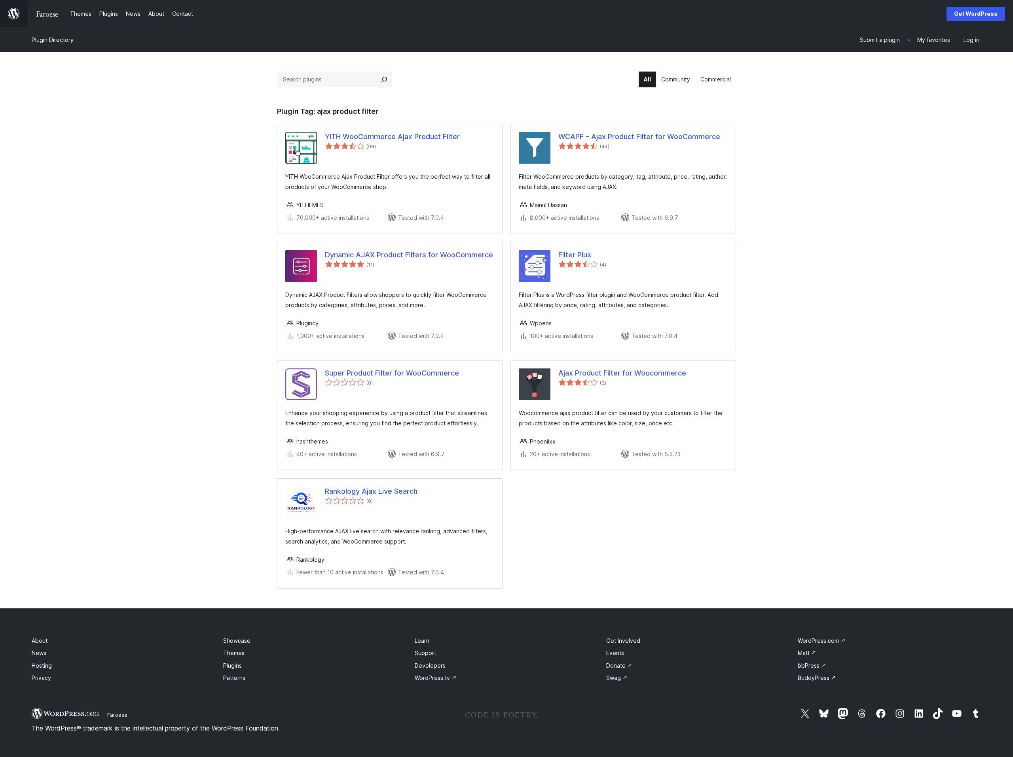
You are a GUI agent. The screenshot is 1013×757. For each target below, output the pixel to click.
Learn (422, 640)
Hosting (42, 665)
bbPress (812, 665)
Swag (617, 677)
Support (425, 652)
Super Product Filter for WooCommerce (392, 373)
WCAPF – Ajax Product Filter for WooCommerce (639, 136)
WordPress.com (822, 640)
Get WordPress (976, 13)
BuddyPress (817, 677)
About (39, 640)
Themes (234, 652)
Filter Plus (574, 255)
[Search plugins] (384, 79)
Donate (619, 665)
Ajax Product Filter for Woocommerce (622, 373)
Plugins (232, 665)
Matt (807, 652)
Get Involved (623, 640)
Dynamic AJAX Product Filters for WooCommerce (409, 255)
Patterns (234, 677)
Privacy (41, 677)
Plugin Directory (53, 39)
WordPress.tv (436, 677)
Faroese (117, 715)
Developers (430, 665)
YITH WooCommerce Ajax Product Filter (392, 136)
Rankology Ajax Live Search (371, 491)
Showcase (236, 640)
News (39, 652)
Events (615, 652)
